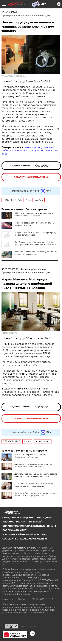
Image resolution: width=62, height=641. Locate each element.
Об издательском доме (17, 517)
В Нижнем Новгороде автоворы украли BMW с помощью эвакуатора (35, 253)
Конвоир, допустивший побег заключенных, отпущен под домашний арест (30, 150)
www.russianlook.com (13, 76)
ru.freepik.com (9, 332)
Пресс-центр (43, 517)
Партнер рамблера (28, 626)
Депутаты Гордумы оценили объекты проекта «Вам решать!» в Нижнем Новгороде (35, 475)
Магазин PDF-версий (29, 521)
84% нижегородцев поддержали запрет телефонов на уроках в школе (33, 465)
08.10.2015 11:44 (9, 12)
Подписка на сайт (14, 530)
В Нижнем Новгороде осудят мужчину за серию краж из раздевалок (33, 214)
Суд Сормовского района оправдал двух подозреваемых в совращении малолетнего (35, 243)
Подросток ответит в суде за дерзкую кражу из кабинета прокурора (35, 233)
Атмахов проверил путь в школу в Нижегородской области (30, 455)
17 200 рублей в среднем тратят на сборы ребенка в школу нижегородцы (33, 484)
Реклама (8, 521)
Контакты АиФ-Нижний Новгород (24, 534)
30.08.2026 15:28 (10, 269)
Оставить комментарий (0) (31, 177)
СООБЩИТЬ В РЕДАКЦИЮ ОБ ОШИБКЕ (24, 538)
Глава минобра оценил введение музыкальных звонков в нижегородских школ (36, 494)
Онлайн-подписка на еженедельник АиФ (29, 526)
